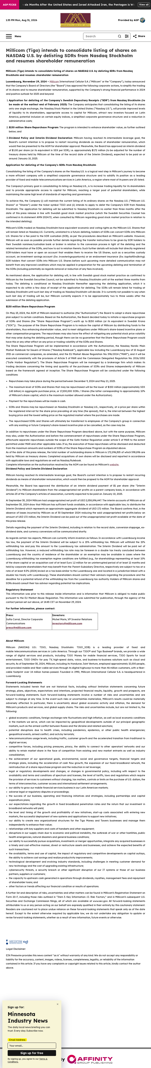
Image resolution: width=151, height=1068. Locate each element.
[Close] (57, 1004)
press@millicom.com (18, 627)
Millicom (54, 81)
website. (114, 464)
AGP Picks (9, 4)
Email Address (17, 1039)
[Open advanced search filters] (126, 36)
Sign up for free (31, 1053)
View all (143, 4)
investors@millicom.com (67, 623)
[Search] (119, 36)
